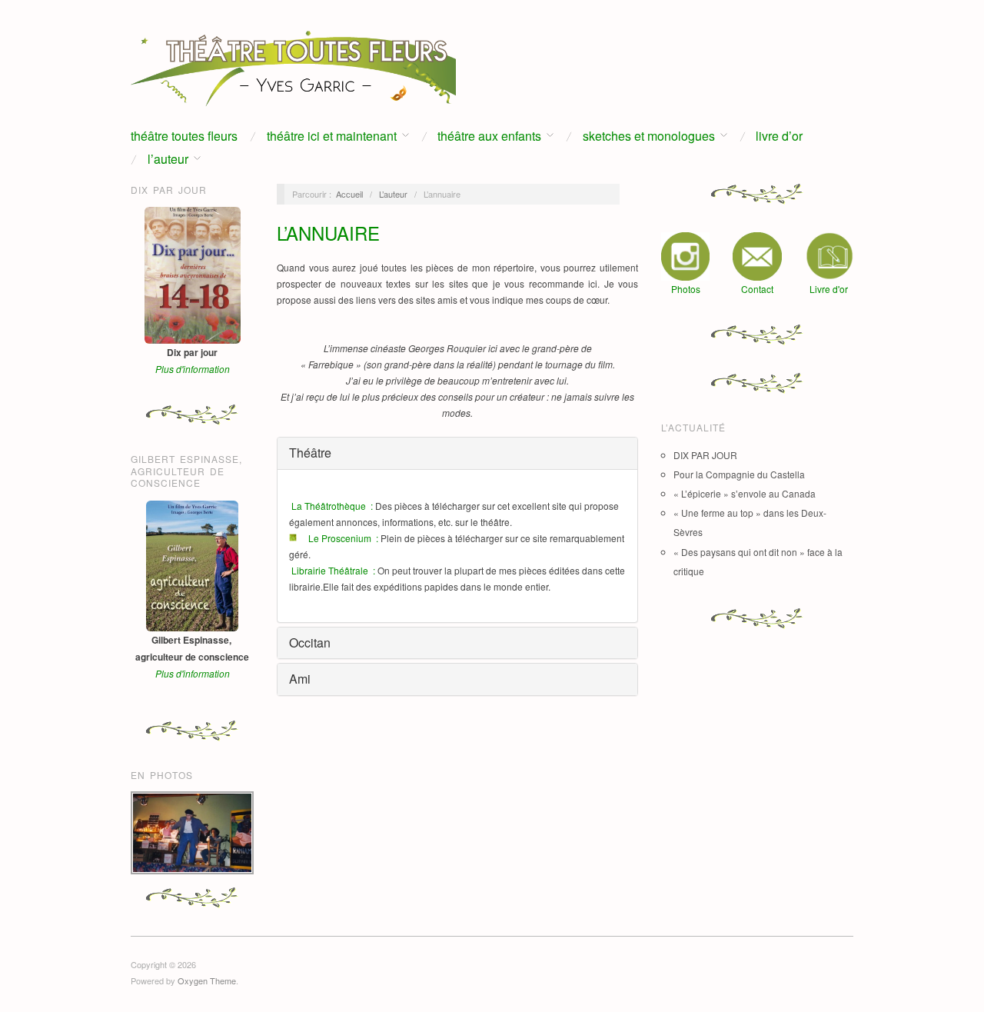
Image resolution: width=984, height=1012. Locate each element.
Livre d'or (828, 288)
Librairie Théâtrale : (333, 570)
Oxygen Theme (207, 980)
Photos (685, 288)
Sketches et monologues (649, 136)
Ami (300, 678)
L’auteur (168, 159)
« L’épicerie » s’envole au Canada (744, 493)
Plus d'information (192, 368)
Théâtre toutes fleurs (184, 136)
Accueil (349, 194)
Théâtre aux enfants (489, 136)
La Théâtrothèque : (332, 505)
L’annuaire (328, 232)
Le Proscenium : (343, 537)
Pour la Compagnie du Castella (739, 474)
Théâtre (310, 452)
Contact (757, 288)
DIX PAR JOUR (705, 454)
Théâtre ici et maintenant (332, 136)
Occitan (310, 642)
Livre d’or (779, 136)
